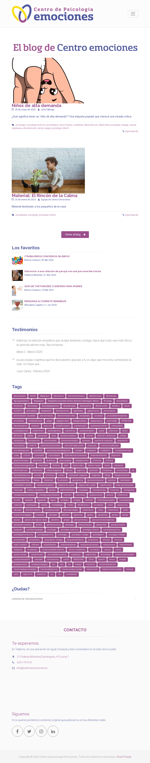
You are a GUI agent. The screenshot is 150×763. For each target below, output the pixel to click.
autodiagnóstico (21, 431)
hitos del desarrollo (124, 485)
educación (118, 465)
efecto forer (104, 125)
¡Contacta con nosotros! (27, 599)
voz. (59, 574)
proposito (18, 530)
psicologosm (98, 534)
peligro (67, 520)
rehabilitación (50, 544)
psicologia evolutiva (36, 125)
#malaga (108, 401)
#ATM (32, 396)
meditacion (31, 505)
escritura (50, 475)
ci (81, 435)
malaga (76, 500)
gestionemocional (95, 480)
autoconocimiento (99, 426)
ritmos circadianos (77, 549)
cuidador (78, 450)
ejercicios (93, 470)
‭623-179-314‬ (24, 662)
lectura (110, 495)
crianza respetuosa (110, 445)
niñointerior (113, 510)
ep (133, 470)
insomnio (114, 490)
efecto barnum (91, 125)
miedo (70, 505)
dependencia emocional (75, 455)
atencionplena (20, 426)
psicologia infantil (60, 128)
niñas (100, 510)
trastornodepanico (107, 564)
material (18, 505)
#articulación (20, 396)
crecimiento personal (50, 445)
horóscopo (18, 490)
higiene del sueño (87, 485)
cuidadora (91, 450)
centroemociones (68, 435)
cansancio (42, 435)
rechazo (106, 540)
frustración (63, 480)
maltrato (89, 500)
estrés (61, 475)
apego (48, 128)
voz (51, 574)
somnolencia (53, 559)
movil (110, 505)
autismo (47, 426)
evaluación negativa (78, 475)
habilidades (125, 480)
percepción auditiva (22, 525)
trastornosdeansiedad (72, 569)
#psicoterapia (69, 406)
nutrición (40, 515)
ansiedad (98, 416)
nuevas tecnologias (22, 515)
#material (18, 406)
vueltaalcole (71, 574)
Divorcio (56, 465)
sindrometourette (22, 559)
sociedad (38, 559)
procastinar (101, 525)
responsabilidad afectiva (53, 549)
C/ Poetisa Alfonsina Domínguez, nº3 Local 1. (43, 656)
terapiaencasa (20, 564)
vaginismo (27, 574)
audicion (35, 426)
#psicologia (32, 406)
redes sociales (20, 544)
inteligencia (128, 490)
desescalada (65, 460)
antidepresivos (35, 421)
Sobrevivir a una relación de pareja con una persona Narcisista (62, 271)
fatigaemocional (122, 475)
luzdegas (64, 500)
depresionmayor (21, 460)
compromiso (34, 440)
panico (115, 515)
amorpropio (85, 416)
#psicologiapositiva (50, 406)
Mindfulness (83, 505)
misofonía (98, 505)
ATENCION (126, 421)
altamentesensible (66, 416)
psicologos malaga (119, 125)
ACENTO (18, 411)
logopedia (42, 500)
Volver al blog (72, 234)
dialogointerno (82, 460)
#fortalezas (111, 396)
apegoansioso (63, 421)
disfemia (97, 460)
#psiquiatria (85, 406)
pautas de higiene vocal (35, 520)
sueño (66, 559)
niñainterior (87, 510)
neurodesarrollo (52, 510)
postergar (69, 525)
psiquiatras (34, 540)
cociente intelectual (106, 435)
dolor (66, 465)
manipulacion (125, 500)
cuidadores (78, 125)
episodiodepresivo (22, 475)
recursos (118, 540)
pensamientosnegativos (103, 520)
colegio (123, 435)
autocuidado (116, 426)
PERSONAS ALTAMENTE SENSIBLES (45, 301)
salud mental (65, 125)
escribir (37, 475)
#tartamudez (101, 406)
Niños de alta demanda (36, 105)
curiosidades (54, 455)
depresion (115, 455)
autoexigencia (54, 431)
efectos (69, 470)
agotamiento (93, 411)
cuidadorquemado (123, 450)
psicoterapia (52, 125)
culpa (16, 455)
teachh (101, 559)
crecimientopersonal (74, 445)
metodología (57, 505)
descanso (50, 460)
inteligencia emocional (24, 495)
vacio (16, 574)
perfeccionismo (54, 525)
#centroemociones (76, 396)
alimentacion (110, 411)
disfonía (109, 460)
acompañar (32, 411)
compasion (19, 440)
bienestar (18, 435)
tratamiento (92, 569)
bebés (125, 431)
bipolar (30, 435)
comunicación (50, 440)
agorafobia (78, 411)
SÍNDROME (79, 559)
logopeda (29, 500)
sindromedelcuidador (124, 554)
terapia (122, 559)
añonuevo (113, 431)
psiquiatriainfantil (75, 540)
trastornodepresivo (49, 569)
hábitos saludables (36, 490)
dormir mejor (94, 465)
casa (54, 435)
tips (61, 564)
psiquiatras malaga (53, 540)
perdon (39, 525)
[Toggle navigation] (133, 13)
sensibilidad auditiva (56, 554)
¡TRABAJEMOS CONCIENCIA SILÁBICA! (47, 256)
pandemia (102, 515)
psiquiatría (93, 540)
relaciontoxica (125, 544)
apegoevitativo (79, 421)
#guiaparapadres (21, 401)
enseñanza (122, 470)
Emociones (107, 470)
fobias (37, 480)
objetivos (65, 515)
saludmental (37, 554)
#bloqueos (44, 396)
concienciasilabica (69, 440)
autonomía (70, 431)
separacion (76, 554)
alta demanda (29, 128)
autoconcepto (80, 426)
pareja (125, 515)
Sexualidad (105, 554)
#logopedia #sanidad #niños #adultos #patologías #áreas (73, 401)
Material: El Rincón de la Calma (44, 195)
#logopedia (38, 401)
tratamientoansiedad (111, 569)
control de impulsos (104, 440)
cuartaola (38, 450)
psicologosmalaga (117, 534)
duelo (107, 465)
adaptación (46, 411)
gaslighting (77, 480)
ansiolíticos (19, 421)
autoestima (38, 431)
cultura (26, 455)
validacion (41, 574)
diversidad (43, 465)
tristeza (129, 569)
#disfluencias (95, 396)
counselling (19, 445)
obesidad (53, 515)
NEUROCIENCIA (33, 510)
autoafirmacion (63, 426)
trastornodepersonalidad (25, 569)
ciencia (40, 128)
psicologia (33, 215)
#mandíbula (122, 401)
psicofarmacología (35, 530)
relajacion (18, 549)
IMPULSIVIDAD (67, 490)
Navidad (17, 510)
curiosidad (39, 455)
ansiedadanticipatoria (117, 416)
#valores (116, 406)
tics (53, 564)
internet (67, 495)
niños (125, 510)
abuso (127, 406)
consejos (86, 440)
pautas (17, 520)
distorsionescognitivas (24, 465)
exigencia (96, 475)
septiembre (90, 554)
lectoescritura (96, 495)
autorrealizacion (87, 431)
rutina (118, 549)
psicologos (21, 125)
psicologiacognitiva (111, 530)
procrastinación (118, 525)
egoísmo (81, 470)
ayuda (101, 431)
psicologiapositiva (45, 534)
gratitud (111, 480)
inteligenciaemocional (49, 495)
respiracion (32, 549)
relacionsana (109, 544)
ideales (52, 490)
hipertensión (106, 485)
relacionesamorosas (89, 544)
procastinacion (85, 525)
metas (44, 505)
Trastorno (90, 564)
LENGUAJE (123, 495)
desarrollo (37, 460)
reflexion (35, 544)
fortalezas (48, 480)
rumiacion (94, 549)
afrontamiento (62, 411)
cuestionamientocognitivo (58, 450)
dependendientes (99, 455)
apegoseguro (96, 421)
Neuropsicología (71, 510)
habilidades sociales (23, 485)
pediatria (55, 520)
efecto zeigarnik (54, 470)
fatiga (107, 475)
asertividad (112, 421)
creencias (92, 445)
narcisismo (122, 505)
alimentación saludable (24, 416)
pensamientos (81, 520)
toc (69, 564)
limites (17, 500)
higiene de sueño (66, 485)
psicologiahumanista (23, 534)
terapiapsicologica (39, 564)
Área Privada (124, 756)
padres (90, 515)
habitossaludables (45, 485)
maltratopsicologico (106, 500)
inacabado (83, 490)
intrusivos (80, 495)
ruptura (107, 549)
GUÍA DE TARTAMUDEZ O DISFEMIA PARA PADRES (53, 286)
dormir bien (78, 465)
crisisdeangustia (21, 450)
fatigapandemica (21, 480)
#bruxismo (58, 396)
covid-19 (32, 445)
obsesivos (78, 515)
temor (112, 559)
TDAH (91, 559)
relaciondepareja (68, 544)
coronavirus (122, 440)
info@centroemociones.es (31, 668)
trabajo (78, 564)
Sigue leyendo (131, 131)
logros (53, 500)
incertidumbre (99, 490)
